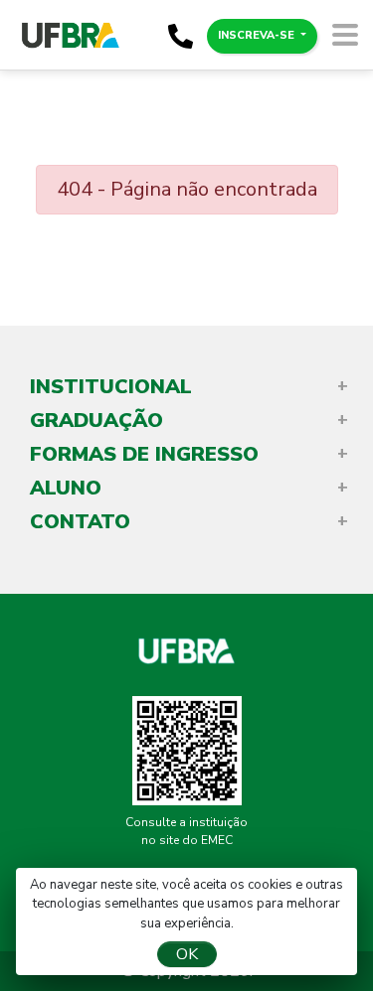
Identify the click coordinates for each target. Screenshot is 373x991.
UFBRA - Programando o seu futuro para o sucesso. (187, 648)
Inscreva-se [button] (257, 35)
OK (187, 954)
